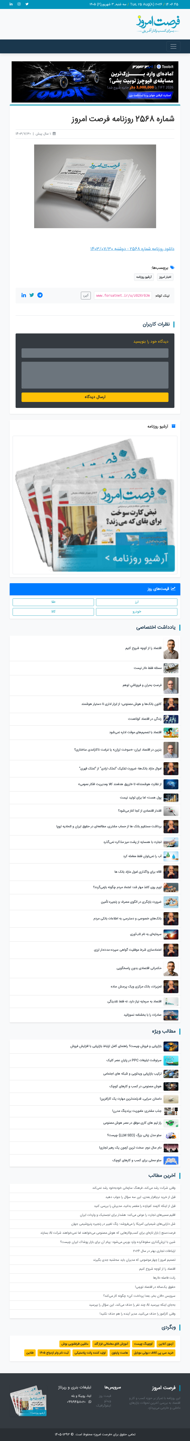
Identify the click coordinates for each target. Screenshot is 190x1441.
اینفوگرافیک (103, 1405)
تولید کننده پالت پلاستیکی (90, 1352)
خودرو (137, 612)
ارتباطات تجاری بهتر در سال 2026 (154, 1251)
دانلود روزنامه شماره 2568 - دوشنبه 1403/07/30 (132, 249)
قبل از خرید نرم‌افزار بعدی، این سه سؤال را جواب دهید (140, 1197)
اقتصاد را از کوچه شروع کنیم (157, 1269)
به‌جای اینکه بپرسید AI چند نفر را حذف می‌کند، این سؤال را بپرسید (132, 1305)
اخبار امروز (165, 277)
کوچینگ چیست (143, 1343)
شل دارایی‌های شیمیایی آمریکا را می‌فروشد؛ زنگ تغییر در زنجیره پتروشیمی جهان (123, 1224)
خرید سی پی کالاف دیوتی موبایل (153, 1352)
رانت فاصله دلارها (164, 1278)
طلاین (30, 1352)
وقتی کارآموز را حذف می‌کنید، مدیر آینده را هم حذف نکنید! (137, 1314)
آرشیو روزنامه (144, 277)
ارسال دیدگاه (95, 397)
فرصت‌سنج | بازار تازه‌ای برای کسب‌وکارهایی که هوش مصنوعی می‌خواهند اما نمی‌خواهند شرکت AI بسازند (107, 1233)
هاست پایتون (120, 1352)
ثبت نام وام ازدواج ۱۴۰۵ (54, 1352)
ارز (137, 602)
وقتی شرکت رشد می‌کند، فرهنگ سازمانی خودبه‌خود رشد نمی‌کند (133, 1188)
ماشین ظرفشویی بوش (74, 1343)
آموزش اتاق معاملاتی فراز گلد (111, 1343)
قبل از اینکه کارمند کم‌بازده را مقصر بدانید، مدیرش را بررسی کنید (134, 1206)
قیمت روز (105, 1396)
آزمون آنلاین (166, 1343)
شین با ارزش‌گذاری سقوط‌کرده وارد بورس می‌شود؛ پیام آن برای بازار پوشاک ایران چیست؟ (117, 1242)
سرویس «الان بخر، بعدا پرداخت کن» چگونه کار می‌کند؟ (139, 1296)
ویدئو (107, 1401)
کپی (86, 295)
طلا (53, 602)
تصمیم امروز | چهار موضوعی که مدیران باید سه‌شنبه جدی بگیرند (134, 1260)
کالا (53, 612)
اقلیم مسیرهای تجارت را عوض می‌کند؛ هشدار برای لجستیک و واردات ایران (127, 1215)
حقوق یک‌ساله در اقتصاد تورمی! (155, 1287)
